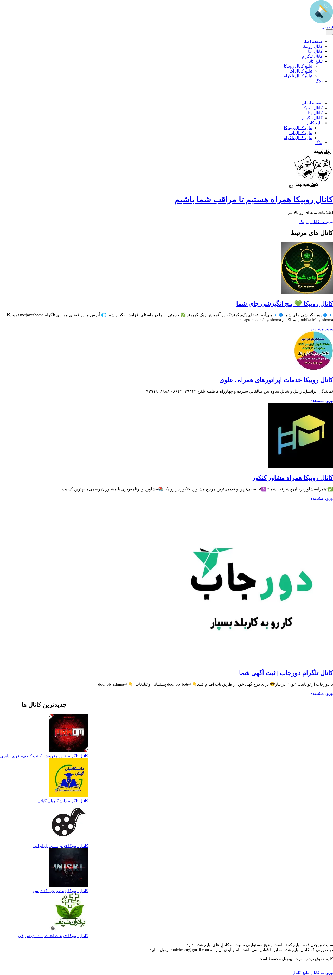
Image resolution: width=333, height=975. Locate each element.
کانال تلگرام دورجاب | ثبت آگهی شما (286, 673)
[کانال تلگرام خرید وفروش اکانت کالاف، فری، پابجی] (68, 734)
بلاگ (319, 81)
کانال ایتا (315, 51)
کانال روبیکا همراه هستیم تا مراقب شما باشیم (254, 199)
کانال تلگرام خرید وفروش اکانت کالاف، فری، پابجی (44, 756)
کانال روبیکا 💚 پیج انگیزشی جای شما (284, 303)
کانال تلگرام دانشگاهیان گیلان (62, 801)
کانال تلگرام (312, 56)
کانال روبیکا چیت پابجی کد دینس (60, 890)
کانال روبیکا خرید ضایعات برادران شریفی (53, 935)
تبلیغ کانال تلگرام (297, 76)
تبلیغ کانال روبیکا (298, 66)
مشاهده (317, 329)
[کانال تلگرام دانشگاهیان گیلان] (68, 778)
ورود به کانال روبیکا (316, 221)
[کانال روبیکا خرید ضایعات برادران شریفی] (68, 913)
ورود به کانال (321, 972)
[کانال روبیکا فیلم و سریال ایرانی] (68, 823)
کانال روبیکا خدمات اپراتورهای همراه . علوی (276, 380)
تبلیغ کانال (314, 61)
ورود (328, 329)
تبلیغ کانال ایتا (300, 71)
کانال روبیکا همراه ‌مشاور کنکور (292, 477)
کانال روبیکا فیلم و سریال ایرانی (60, 845)
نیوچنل (327, 27)
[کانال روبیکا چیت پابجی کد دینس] (68, 868)
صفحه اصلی (312, 41)
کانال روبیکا (313, 46)
